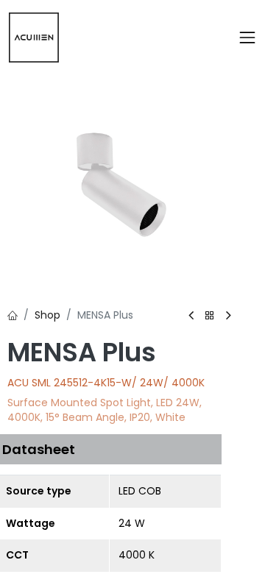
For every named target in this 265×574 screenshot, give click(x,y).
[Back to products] (210, 316)
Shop (47, 315)
